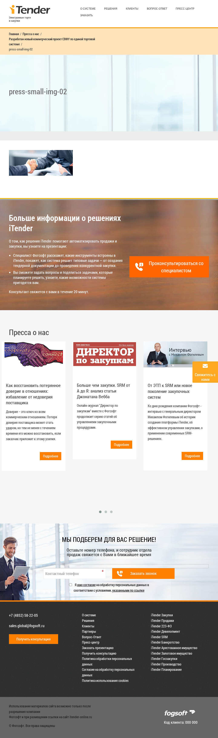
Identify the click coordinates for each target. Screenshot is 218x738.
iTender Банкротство (165, 642)
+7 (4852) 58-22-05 (23, 615)
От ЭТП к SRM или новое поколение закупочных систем (170, 391)
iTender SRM (159, 637)
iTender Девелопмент (165, 631)
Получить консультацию (33, 639)
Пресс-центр (185, 8)
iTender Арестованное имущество (174, 647)
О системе (88, 8)
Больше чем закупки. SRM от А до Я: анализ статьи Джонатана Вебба (103, 391)
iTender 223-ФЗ (161, 626)
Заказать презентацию (97, 647)
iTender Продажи (162, 620)
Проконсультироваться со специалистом (176, 267)
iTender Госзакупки (164, 658)
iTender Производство (166, 664)
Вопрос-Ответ (157, 8)
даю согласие (86, 584)
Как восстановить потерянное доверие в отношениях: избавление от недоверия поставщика (33, 394)
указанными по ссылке (128, 590)
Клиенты (132, 8)
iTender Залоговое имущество (171, 653)
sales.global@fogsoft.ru (26, 625)
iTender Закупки (162, 615)
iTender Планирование (166, 669)
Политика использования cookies (105, 680)
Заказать (86, 15)
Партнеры (89, 631)
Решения (110, 8)
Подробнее (50, 456)
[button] (100, 512)
